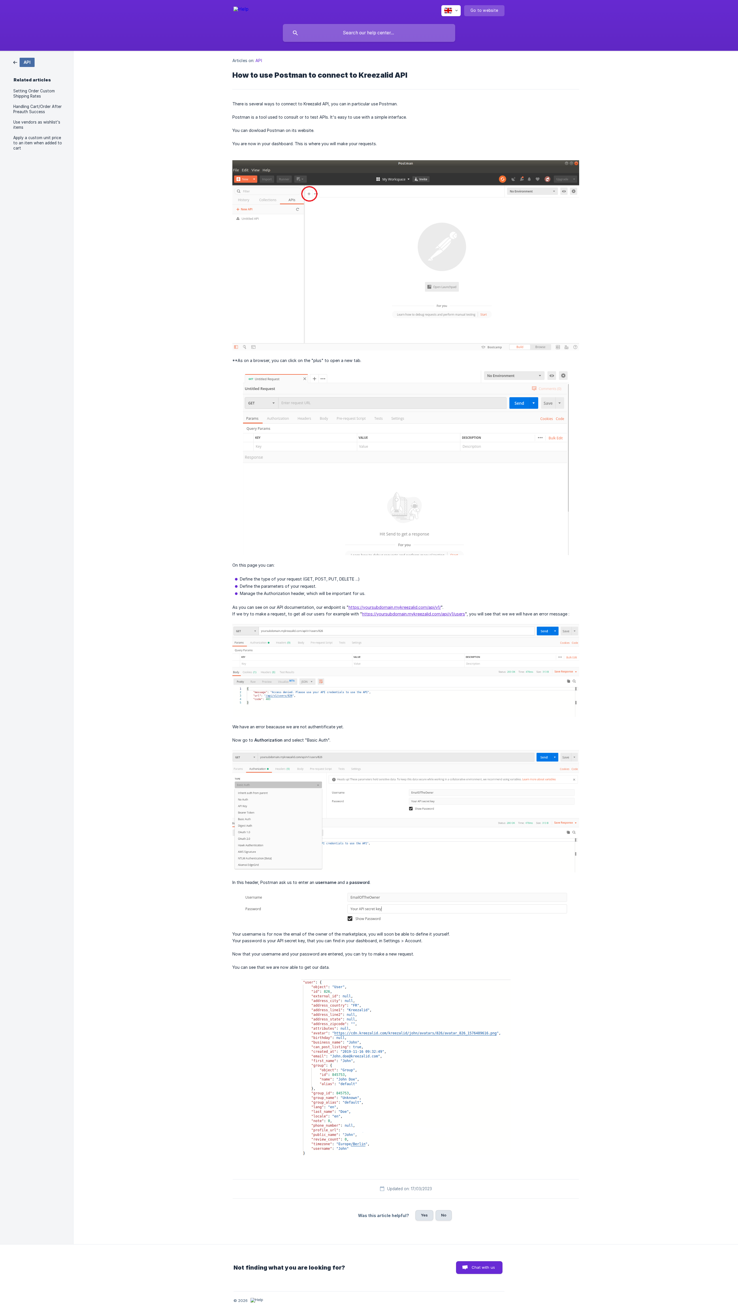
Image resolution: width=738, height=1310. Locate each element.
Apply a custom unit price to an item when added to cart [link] (37, 142)
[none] (241, 10)
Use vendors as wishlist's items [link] (36, 125)
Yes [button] (424, 1215)
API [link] (258, 60)
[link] (24, 62)
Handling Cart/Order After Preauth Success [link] (37, 109)
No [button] (443, 1215)
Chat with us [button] (483, 1267)
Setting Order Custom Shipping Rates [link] (34, 93)
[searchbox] (369, 33)
